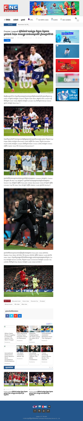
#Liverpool (42, 301)
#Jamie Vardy (25, 301)
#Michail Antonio (8, 304)
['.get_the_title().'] (16, 379)
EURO (55, 20)
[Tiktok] (48, 411)
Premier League (10, 38)
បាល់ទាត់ (15, 20)
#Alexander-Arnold (16, 301)
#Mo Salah (17, 304)
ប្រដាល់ (23, 20)
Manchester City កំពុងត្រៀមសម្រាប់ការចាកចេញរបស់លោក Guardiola (35, 25)
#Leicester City (34, 301)
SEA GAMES (66, 20)
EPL (31, 20)
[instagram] (39, 411)
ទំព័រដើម (7, 20)
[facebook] (35, 411)
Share (8, 40)
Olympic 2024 (43, 20)
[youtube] (44, 411)
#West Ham (24, 304)
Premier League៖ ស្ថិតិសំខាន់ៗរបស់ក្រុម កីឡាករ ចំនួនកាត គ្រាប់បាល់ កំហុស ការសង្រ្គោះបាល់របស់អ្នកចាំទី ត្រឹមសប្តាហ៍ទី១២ (16, 393)
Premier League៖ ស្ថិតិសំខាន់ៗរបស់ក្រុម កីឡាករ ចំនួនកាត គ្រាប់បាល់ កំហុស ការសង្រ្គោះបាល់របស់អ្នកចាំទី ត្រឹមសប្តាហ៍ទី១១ (41, 393)
